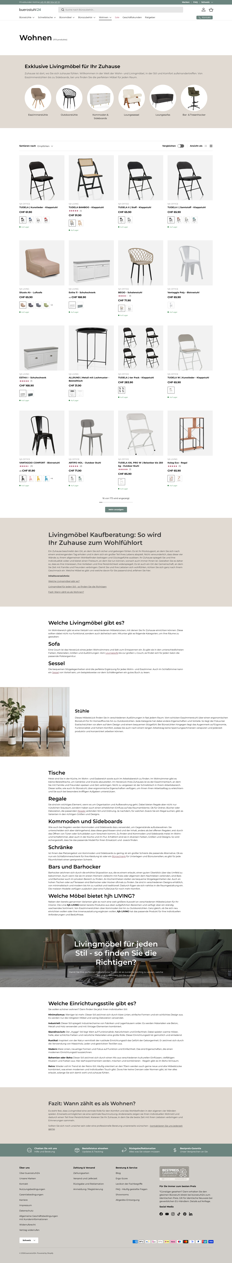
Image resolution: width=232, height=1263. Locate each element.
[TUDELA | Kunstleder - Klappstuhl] (41, 177)
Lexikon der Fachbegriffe (129, 1184)
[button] (211, 10)
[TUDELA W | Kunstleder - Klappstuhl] (190, 348)
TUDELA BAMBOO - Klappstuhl (86, 207)
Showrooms (122, 1194)
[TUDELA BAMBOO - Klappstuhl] (91, 177)
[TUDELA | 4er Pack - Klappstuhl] (140, 348)
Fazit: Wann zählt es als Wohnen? (66, 592)
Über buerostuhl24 (29, 1173)
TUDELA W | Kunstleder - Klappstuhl (188, 377)
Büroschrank (119, 856)
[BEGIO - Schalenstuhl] (140, 262)
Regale (82, 811)
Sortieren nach (27, 146)
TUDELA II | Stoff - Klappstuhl (134, 207)
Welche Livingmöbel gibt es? (64, 581)
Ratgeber (150, 17)
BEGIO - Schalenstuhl (130, 292)
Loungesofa (112, 653)
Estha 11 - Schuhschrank (82, 292)
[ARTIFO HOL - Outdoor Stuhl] (91, 433)
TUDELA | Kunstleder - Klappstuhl (38, 207)
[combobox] (120, 10)
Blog (118, 1173)
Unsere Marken (27, 1178)
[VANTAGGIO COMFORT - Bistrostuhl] (41, 433)
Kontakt (23, 1184)
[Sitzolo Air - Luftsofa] (41, 262)
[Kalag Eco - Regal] (190, 433)
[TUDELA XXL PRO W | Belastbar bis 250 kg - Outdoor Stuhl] (140, 433)
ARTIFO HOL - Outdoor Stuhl (85, 462)
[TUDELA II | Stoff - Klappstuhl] (140, 177)
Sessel (55, 672)
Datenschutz (26, 1210)
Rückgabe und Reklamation (88, 1184)
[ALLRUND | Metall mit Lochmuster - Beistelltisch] (91, 348)
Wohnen (103, 17)
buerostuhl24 (30, 1253)
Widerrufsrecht (27, 1224)
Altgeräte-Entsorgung (127, 1200)
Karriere (23, 1200)
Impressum (25, 1205)
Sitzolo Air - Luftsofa (30, 292)
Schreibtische (45, 17)
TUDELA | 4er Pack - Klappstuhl (136, 377)
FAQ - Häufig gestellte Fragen (131, 1189)
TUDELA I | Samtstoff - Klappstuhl (187, 207)
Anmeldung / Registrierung (88, 1189)
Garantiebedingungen (31, 1194)
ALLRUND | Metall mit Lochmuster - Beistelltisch (89, 379)
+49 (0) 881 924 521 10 (50, 2)
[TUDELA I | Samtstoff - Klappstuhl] (190, 177)
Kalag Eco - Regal (177, 462)
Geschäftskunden (132, 17)
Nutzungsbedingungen (32, 1189)
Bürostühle (25, 17)
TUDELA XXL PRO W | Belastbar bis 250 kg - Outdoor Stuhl (140, 464)
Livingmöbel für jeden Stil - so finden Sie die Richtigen (77, 586)
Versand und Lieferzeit (85, 1178)
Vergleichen (169, 146)
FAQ (195, 2)
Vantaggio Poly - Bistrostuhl (183, 292)
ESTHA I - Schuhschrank (32, 377)
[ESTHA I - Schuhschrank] (41, 348)
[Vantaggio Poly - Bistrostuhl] (190, 262)
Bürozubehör (85, 17)
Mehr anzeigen (116, 509)
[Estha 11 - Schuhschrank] (91, 262)
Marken (186, 2)
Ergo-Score (122, 1178)
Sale (117, 17)
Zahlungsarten (81, 1173)
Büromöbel (65, 17)
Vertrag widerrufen (29, 1230)
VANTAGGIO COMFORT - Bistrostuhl (39, 462)
